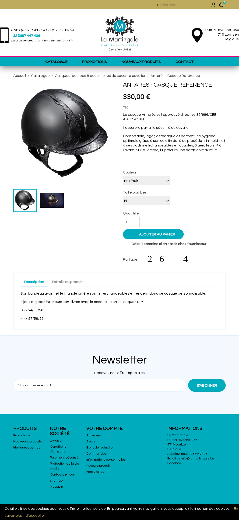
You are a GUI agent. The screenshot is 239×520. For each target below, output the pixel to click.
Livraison (56, 440)
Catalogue (56, 62)
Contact (185, 62)
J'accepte (35, 515)
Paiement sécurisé (64, 457)
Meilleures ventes (26, 447)
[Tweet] (164, 259)
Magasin (56, 486)
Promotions (94, 62)
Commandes (96, 453)
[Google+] (176, 259)
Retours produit (98, 465)
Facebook (175, 463)
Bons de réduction (100, 447)
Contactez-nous (62, 474)
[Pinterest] (188, 259)
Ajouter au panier (153, 234)
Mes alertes (95, 471)
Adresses (93, 435)
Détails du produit (67, 282)
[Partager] (152, 259)
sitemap (56, 480)
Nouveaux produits (141, 62)
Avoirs (90, 441)
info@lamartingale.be (197, 458)
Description (34, 282)
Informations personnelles (106, 459)
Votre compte (104, 428)
